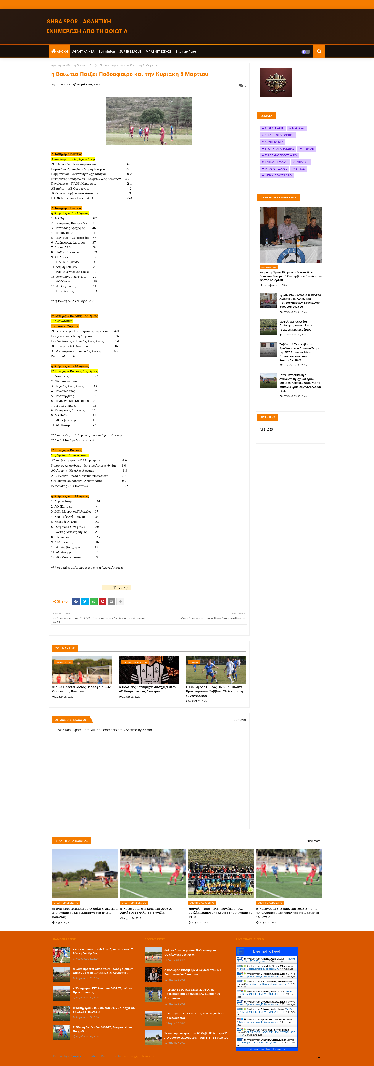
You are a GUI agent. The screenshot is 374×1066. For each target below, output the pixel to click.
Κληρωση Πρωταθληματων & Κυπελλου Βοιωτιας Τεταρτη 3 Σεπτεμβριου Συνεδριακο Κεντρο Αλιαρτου (291, 276)
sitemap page (186, 51)
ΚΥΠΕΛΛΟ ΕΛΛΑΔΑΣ (276, 162)
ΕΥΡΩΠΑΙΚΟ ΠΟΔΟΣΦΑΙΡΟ (281, 155)
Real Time (266, 1049)
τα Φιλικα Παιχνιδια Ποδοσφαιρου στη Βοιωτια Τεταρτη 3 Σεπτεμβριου (297, 325)
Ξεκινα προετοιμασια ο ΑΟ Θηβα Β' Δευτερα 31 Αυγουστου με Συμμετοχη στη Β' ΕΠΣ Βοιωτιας (85, 912)
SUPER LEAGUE (130, 51)
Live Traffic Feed (266, 951)
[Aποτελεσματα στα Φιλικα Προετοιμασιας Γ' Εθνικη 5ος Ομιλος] (61, 955)
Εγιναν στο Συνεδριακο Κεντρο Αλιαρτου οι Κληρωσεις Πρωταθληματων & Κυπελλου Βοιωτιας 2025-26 (300, 301)
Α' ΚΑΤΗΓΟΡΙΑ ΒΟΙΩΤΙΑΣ (279, 135)
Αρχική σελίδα (61, 65)
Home (315, 1057)
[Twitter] (85, 601)
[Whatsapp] (94, 601)
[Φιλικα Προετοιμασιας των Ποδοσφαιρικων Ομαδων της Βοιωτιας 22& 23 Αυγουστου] (61, 974)
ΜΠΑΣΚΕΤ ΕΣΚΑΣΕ (158, 51)
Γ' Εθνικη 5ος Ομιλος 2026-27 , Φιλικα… (266, 960)
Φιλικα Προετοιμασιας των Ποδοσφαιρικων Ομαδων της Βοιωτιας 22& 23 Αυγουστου (103, 971)
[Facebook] (76, 601)
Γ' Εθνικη (308, 148)
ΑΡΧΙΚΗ (62, 51)
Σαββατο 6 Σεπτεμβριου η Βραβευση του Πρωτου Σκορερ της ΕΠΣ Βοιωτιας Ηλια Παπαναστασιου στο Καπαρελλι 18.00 (300, 352)
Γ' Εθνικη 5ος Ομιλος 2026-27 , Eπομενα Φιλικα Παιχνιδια (103, 1029)
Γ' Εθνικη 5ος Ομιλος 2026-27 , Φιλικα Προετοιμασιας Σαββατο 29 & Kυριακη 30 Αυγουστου (214, 691)
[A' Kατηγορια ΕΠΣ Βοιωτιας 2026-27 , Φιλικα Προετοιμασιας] (61, 993)
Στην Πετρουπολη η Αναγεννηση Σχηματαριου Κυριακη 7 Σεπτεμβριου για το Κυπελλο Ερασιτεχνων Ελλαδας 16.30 (300, 383)
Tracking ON (279, 1049)
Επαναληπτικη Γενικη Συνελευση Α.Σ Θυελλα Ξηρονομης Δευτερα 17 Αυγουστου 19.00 (220, 912)
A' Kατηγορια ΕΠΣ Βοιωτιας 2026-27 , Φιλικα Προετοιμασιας (102, 990)
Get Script (253, 1049)
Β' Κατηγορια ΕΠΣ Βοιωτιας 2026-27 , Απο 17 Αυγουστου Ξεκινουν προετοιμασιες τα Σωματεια (287, 912)
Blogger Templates (83, 1056)
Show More (313, 841)
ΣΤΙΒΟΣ (300, 169)
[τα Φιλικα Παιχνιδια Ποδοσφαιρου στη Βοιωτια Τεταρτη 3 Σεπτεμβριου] (268, 327)
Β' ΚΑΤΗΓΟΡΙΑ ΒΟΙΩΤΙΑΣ (279, 148)
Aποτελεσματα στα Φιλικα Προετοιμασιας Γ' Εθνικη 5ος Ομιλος (103, 951)
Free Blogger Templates (140, 1056)
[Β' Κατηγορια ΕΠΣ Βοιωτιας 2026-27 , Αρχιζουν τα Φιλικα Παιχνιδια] (61, 1013)
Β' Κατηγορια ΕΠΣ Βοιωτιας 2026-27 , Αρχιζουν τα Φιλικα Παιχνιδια (147, 910)
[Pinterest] (102, 601)
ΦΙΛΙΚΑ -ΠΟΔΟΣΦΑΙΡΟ (278, 175)
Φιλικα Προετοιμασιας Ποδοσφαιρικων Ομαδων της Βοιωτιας (81, 689)
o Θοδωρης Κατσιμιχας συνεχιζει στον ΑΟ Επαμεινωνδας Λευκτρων (147, 689)
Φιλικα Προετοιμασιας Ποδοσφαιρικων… (259, 969)
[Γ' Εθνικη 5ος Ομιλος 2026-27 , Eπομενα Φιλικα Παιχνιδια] (61, 1032)
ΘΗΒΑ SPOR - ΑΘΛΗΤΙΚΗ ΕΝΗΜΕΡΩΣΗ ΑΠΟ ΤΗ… (264, 992)
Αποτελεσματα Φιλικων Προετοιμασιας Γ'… (268, 984)
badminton (107, 51)
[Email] (111, 601)
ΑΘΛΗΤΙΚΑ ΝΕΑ (83, 51)
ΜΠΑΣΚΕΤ (303, 162)
